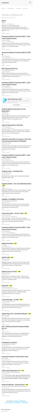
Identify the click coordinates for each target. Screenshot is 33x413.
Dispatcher (5, 285)
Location (3, 8)
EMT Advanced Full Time (10, 68)
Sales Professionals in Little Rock (12, 125)
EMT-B (4, 21)
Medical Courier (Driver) (9, 271)
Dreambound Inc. (6, 40)
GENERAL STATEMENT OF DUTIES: (13, 199)
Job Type (25, 8)
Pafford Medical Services (8, 70)
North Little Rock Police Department (11, 372)
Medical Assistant (7, 243)
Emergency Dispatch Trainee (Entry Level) (15, 356)
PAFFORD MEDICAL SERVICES (9, 201)
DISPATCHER (6, 257)
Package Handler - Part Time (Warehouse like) (16, 183)
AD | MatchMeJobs (6, 173)
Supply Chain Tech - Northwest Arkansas (14, 313)
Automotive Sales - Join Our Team (13, 213)
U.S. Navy (4, 245)
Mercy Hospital (6, 315)
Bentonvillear (5, 358)
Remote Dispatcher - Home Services (13, 384)
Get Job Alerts (16, 105)
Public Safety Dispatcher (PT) (11, 370)
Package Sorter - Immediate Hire (12, 171)
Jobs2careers (16, 401)
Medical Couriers (6, 273)
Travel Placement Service (8, 301)
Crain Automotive (6, 126)
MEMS (3, 22)
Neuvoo (24, 401)
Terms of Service (9, 402)
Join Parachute (6, 56)
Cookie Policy (17, 402)
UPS (3, 330)
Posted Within (10, 8)
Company (18, 8)
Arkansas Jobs (5, 259)
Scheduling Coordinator (9, 342)
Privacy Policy (25, 402)
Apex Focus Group (6, 142)
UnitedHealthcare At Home (8, 344)
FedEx (3, 187)
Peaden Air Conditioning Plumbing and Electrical (14, 386)
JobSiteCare (5, 112)
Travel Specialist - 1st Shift (10, 299)
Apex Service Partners (7, 287)
